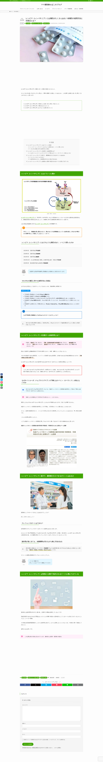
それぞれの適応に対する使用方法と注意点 (40, 148)
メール (24, 729)
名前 (23, 723)
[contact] (91, 1)
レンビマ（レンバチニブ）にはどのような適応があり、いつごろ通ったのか (47, 147)
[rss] (89, 1)
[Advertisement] (51, 74)
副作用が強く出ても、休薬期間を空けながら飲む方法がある (44, 159)
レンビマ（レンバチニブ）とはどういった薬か (40, 145)
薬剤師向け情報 (46, 23)
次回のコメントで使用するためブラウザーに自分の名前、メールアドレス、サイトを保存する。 (45, 739)
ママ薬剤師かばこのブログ (51, 4)
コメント (24, 704)
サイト (23, 734)
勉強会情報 (52, 677)
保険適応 (57, 677)
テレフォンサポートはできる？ (37, 157)
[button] (25, 685)
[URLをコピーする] (78, 685)
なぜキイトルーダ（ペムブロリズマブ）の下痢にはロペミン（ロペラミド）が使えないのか (51, 153)
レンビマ (62, 677)
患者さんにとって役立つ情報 (37, 23)
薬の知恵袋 (28, 23)
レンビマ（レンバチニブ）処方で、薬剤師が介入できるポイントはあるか (46, 155)
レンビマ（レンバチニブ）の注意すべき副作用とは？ (41, 151)
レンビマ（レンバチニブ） (28, 217)
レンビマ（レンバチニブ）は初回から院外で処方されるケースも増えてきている (48, 161)
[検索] (93, 1)
